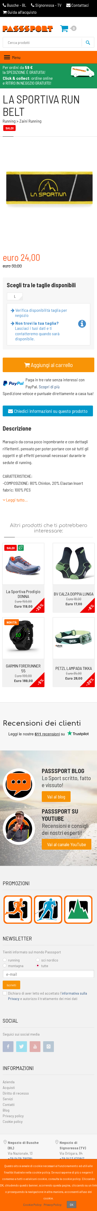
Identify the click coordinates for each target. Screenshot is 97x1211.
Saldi (10, 548)
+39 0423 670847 (72, 1158)
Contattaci (80, 5)
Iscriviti (11, 985)
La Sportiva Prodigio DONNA (23, 594)
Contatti (9, 1104)
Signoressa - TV (48, 5)
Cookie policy (13, 1121)
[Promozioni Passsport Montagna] (78, 909)
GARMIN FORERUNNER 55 (23, 668)
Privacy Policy (52, 1204)
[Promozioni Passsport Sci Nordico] (48, 909)
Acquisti (9, 1087)
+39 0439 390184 (20, 1158)
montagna (15, 965)
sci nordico (49, 960)
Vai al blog (56, 797)
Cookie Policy (32, 1204)
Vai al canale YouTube (66, 844)
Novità (11, 622)
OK (71, 1204)
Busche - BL (16, 5)
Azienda (9, 1081)
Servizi (8, 1098)
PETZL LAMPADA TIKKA (74, 668)
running (14, 960)
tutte (44, 965)
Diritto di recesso (16, 1093)
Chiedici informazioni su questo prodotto (50, 411)
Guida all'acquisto (22, 12)
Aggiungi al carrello (51, 364)
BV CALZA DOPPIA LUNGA (73, 593)
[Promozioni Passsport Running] (18, 909)
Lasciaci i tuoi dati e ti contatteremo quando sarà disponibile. (37, 330)
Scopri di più (49, 386)
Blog (6, 1110)
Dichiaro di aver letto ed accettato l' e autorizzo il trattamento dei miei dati (47, 996)
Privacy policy (13, 1115)
